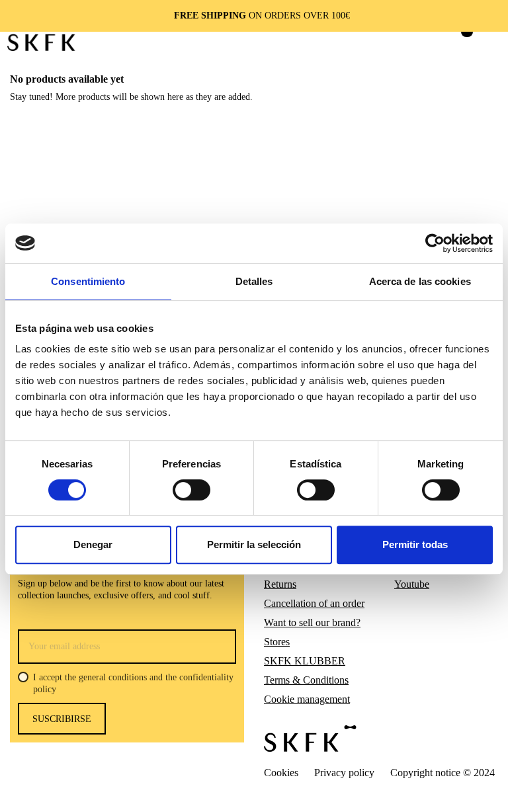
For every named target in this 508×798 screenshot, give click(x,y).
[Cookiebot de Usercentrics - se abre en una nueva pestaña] (435, 243)
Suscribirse (61, 719)
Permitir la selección (254, 544)
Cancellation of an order (314, 603)
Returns (280, 584)
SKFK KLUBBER (304, 660)
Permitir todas (415, 544)
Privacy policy (344, 772)
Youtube (411, 584)
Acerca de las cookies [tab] (420, 281)
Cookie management (307, 699)
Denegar (92, 544)
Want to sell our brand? (312, 622)
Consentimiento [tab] (88, 281)
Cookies (281, 772)
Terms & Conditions (306, 680)
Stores (277, 641)
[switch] (191, 489)
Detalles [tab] (254, 281)
